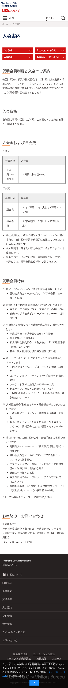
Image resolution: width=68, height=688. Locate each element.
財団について (14, 574)
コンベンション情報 (44, 654)
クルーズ (56, 658)
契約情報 (7, 615)
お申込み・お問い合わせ (48, 57)
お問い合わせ (9, 640)
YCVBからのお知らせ (13, 632)
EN (52, 18)
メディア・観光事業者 (19, 658)
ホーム (5, 24)
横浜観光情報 (20, 654)
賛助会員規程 (28, 261)
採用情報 (7, 623)
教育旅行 (41, 658)
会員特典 (8, 57)
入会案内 (7, 607)
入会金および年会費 (46, 50)
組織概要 (7, 582)
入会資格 (8, 50)
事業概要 (7, 590)
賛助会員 (7, 599)
